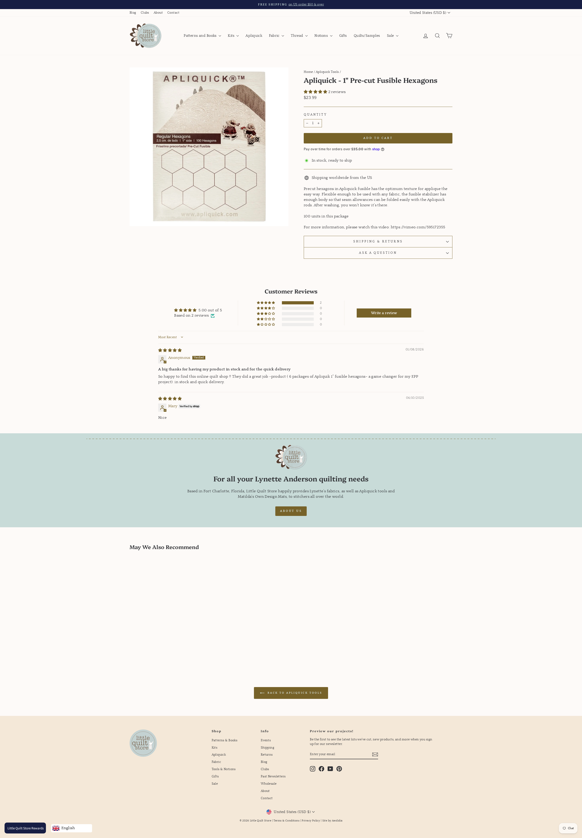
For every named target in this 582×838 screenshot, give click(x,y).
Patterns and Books (201, 36)
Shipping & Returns (378, 241)
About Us (291, 511)
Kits (231, 36)
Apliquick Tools (327, 72)
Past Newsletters (273, 776)
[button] (316, 92)
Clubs (145, 13)
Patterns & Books (225, 740)
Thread (297, 36)
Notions (321, 36)
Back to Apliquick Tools (294, 692)
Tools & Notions (224, 769)
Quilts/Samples (367, 36)
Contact (173, 13)
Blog (133, 13)
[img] (170, 350)
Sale (391, 36)
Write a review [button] (384, 313)
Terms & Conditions (286, 820)
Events (266, 740)
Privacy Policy (311, 820)
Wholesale (269, 784)
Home (308, 72)
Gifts (343, 36)
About (158, 13)
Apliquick (254, 36)
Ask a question (378, 253)
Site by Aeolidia (332, 820)
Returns (267, 755)
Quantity (315, 114)
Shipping (267, 747)
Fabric (275, 36)
